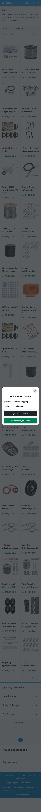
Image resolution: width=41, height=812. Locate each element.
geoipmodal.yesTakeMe (20, 421)
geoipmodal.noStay (20, 414)
